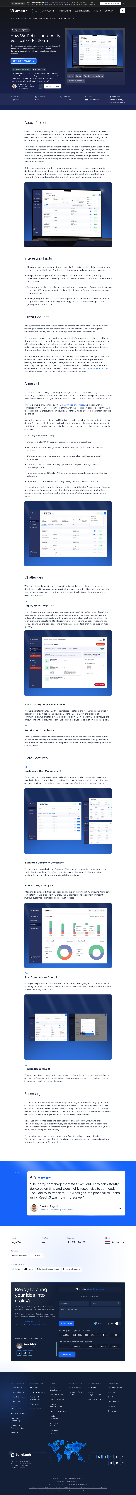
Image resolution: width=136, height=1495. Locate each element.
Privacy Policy (60, 1481)
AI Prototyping (75, 1388)
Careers (111, 1406)
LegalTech (15, 1402)
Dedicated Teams (96, 1399)
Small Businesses (37, 1392)
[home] (19, 10)
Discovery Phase (57, 1399)
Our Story (112, 1397)
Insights (97, 11)
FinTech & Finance (18, 1397)
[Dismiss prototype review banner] (123, 3)
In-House (92, 1388)
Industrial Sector (18, 1392)
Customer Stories (83, 11)
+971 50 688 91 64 (60, 1478)
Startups (34, 1388)
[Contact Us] (122, 10)
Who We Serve (65, 11)
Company (109, 11)
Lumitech (14, 18)
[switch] (118, 1323)
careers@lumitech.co (32, 1321)
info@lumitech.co (76, 1478)
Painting (14, 1433)
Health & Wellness (18, 1413)
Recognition (113, 1402)
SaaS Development (58, 1395)
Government (35, 1409)
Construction (16, 1388)
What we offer (48, 11)
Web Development (58, 1411)
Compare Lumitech (116, 1411)
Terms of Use (75, 1481)
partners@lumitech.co (36, 1324)
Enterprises (35, 1404)
